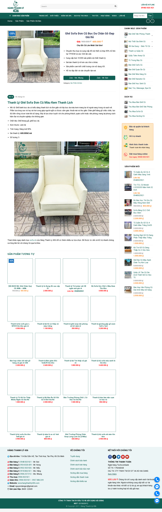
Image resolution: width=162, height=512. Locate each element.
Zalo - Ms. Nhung (76, 78)
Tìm (150, 16)
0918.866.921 (26, 471)
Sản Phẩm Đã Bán (33, 21)
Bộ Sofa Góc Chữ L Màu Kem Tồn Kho (103, 287)
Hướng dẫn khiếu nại (78, 481)
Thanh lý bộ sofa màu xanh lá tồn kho (103, 362)
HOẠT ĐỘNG (105, 16)
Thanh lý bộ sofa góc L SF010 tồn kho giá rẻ (20, 325)
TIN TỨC (95, 16)
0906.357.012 (26, 474)
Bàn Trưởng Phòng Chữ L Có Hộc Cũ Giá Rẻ (75, 399)
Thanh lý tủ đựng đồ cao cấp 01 (48, 287)
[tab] (10, 97)
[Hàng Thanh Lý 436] (22, 6)
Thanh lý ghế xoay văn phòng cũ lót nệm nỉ (75, 325)
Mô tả (11, 97)
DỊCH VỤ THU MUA (81, 16)
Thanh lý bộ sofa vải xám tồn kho (103, 435)
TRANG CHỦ (43, 16)
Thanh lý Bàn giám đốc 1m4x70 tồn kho (47, 362)
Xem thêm (112, 474)
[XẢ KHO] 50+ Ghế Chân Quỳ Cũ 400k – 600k (20, 287)
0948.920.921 (26, 462)
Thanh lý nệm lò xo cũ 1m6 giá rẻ (48, 435)
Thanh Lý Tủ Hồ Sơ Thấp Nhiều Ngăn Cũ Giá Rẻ (20, 399)
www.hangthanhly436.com (28, 483)
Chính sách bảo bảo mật (80, 469)
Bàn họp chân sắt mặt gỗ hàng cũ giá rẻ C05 (20, 362)
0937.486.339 (38, 480)
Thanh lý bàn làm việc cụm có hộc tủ (103, 399)
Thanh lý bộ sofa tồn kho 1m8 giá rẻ (20, 435)
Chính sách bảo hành (78, 460)
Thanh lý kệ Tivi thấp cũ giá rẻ (75, 362)
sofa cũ (33, 240)
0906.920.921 (24, 477)
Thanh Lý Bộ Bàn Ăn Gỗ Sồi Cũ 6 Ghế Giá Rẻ (48, 399)
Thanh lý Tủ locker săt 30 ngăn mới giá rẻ (75, 287)
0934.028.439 (26, 465)
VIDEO (114, 16)
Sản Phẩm (19, 21)
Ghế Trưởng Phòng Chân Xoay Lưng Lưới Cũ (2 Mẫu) (75, 435)
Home (9, 21)
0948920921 (138, 180)
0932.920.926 (26, 468)
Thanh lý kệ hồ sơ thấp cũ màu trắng (48, 325)
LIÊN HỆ (122, 16)
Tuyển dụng (75, 456)
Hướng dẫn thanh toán (79, 477)
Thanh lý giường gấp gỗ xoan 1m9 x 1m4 (103, 325)
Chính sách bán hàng (78, 465)
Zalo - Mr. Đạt (102, 78)
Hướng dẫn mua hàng (79, 473)
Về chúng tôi (20, 97)
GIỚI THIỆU (54, 16)
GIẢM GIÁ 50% (66, 16)
